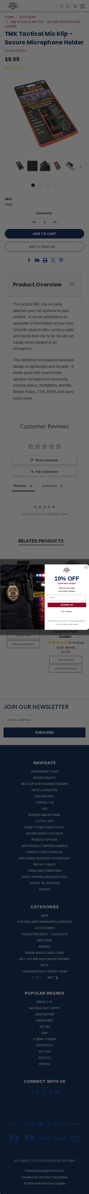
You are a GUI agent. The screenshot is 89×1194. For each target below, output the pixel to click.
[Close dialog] (86, 567)
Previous (7, 1189)
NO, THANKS (66, 611)
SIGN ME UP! (67, 605)
